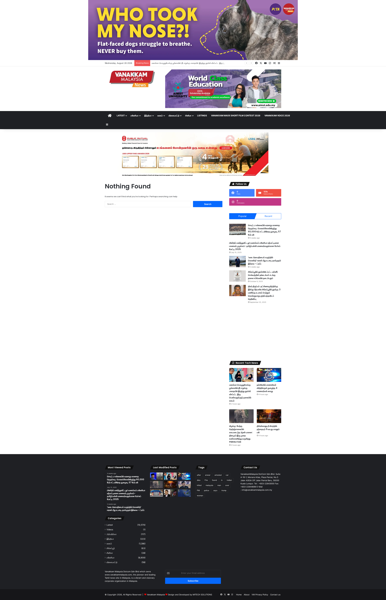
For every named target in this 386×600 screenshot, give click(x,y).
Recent (268, 216)
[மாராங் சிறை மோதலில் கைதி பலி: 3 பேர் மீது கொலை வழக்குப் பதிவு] (156, 493)
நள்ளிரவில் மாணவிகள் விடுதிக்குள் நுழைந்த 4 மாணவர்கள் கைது (267, 388)
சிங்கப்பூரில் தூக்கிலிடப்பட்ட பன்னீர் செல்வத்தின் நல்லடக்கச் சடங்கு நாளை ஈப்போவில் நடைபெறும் (263, 275)
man (219, 485)
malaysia (209, 485)
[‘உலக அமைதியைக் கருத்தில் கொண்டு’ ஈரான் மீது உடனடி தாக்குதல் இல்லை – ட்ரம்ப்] (237, 261)
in (222, 480)
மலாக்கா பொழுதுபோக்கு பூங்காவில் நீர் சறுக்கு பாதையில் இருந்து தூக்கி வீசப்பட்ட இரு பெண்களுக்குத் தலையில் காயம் (200, 63)
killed (199, 485)
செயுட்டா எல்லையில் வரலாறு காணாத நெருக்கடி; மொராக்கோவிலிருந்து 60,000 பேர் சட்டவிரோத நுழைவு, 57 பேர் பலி (264, 230)
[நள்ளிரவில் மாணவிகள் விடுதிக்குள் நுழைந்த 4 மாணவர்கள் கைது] (269, 375)
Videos (110, 529)
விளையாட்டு (174, 115)
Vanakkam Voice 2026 (277, 115)
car (227, 475)
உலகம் (160, 115)
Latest (121, 115)
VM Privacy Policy (260, 594)
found (214, 480)
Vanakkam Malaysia (156, 594)
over (227, 485)
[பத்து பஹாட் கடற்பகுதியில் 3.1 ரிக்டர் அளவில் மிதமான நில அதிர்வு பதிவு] (184, 493)
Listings (202, 115)
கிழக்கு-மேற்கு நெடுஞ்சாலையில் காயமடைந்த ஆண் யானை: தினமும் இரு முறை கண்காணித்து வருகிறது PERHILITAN (241, 434)
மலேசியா (134, 115)
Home (239, 594)
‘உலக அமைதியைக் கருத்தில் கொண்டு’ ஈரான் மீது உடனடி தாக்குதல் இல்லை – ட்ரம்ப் (264, 260)
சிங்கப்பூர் (111, 548)
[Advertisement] (255, 332)
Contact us (275, 594)
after (199, 475)
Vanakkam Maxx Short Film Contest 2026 (235, 115)
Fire (206, 480)
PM (198, 490)
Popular (242, 216)
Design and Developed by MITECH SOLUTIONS (190, 594)
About (247, 594)
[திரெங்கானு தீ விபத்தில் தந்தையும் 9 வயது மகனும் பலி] (269, 416)
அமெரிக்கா (112, 534)
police (206, 490)
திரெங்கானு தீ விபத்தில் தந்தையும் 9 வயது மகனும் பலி (268, 429)
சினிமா (188, 115)
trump (223, 490)
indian (229, 480)
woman (200, 495)
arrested (218, 475)
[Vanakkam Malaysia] (133, 78)
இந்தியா (148, 115)
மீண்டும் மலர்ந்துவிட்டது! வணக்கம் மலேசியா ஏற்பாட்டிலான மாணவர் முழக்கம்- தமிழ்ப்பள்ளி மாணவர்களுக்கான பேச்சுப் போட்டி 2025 (254, 246)
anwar (207, 475)
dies (198, 480)
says (215, 490)
